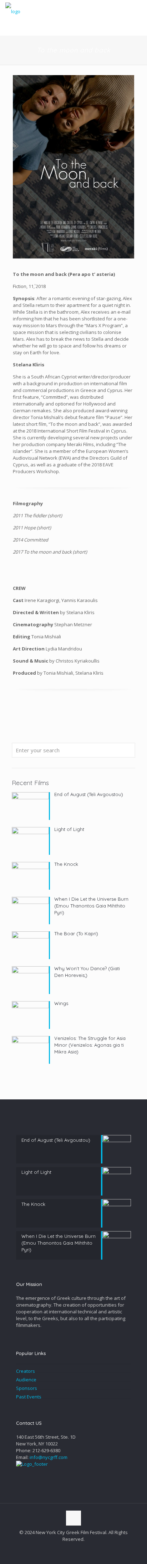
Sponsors (26, 1388)
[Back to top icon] (73, 1518)
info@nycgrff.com (48, 1457)
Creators (25, 1371)
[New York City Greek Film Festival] (12, 11)
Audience (26, 1379)
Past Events (28, 1396)
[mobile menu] (137, 11)
